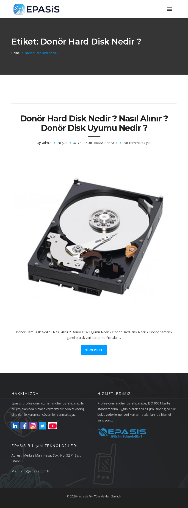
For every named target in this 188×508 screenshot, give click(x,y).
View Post (94, 350)
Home (15, 53)
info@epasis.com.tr (35, 471)
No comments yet (137, 142)
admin (46, 142)
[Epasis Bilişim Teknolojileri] (36, 9)
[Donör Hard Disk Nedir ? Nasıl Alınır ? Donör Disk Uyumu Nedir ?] (94, 237)
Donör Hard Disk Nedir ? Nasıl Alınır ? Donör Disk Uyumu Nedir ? (94, 123)
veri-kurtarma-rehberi (98, 142)
